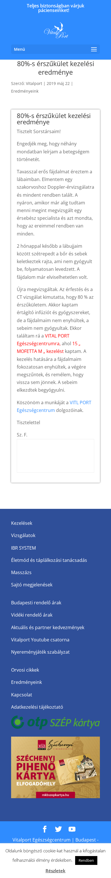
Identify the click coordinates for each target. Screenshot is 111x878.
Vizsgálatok (23, 535)
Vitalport (34, 83)
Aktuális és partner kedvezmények (47, 627)
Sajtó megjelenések (31, 585)
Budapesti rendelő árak (36, 602)
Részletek (55, 870)
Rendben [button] (86, 860)
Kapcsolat (21, 695)
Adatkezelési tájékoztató (37, 707)
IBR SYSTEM (23, 548)
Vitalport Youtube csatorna (40, 640)
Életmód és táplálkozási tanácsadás (49, 560)
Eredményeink (24, 91)
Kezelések (21, 523)
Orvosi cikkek (25, 670)
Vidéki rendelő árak (31, 615)
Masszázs (21, 572)
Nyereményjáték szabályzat (40, 652)
